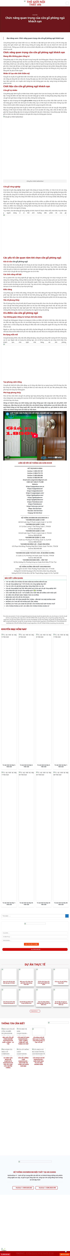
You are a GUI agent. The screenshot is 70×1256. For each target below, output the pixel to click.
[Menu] (2, 3)
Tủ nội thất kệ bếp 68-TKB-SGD (61, 903)
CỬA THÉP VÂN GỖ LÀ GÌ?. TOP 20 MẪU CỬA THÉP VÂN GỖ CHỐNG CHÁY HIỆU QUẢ (31, 593)
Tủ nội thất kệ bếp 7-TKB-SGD (60, 765)
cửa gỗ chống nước (43, 618)
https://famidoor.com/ (35, 502)
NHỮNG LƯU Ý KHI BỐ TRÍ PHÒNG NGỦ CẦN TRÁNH (22, 601)
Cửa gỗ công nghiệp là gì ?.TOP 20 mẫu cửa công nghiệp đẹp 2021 (26, 584)
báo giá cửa (29, 616)
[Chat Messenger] (67, 1251)
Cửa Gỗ (61, 616)
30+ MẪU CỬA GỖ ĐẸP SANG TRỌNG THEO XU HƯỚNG (22, 595)
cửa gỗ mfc (20, 621)
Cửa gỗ (5, 77)
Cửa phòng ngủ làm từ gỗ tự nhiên (14, 94)
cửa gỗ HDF (51, 619)
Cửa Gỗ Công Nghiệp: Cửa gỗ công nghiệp (37, 619)
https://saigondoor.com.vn (35, 486)
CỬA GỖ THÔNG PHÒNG (43, 623)
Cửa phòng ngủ (8, 59)
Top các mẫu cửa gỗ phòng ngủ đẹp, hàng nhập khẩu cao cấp (25, 586)
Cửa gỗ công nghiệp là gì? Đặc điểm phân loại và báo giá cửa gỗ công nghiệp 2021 (31, 588)
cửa (50, 616)
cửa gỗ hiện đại (58, 619)
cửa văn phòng (60, 623)
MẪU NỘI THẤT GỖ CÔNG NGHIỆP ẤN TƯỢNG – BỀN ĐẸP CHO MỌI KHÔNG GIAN (30, 599)
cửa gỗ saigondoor (32, 623)
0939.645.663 (5, 1254)
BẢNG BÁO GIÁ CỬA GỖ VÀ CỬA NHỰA (17, 597)
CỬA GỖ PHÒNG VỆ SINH (20, 623)
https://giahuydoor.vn (35, 497)
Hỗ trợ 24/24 (65, 1254)
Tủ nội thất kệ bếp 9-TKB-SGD (9, 765)
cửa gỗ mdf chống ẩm (11, 621)
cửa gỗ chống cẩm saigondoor (18, 618)
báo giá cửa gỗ (36, 616)
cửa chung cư (55, 616)
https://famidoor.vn (35, 504)
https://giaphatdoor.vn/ (35, 500)
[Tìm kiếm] (67, 3)
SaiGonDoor (48, 405)
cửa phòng (53, 623)
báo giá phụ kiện (44, 616)
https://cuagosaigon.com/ (35, 493)
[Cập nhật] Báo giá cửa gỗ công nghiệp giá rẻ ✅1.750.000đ (24, 590)
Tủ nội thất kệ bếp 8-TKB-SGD (26, 765)
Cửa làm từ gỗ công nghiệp (12, 190)
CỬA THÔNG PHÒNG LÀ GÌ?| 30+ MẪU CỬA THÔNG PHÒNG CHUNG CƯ (27, 606)
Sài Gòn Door (37, 508)
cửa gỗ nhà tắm (28, 621)
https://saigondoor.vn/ (35, 489)
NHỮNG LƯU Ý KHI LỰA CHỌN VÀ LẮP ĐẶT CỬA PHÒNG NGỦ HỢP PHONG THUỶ (30, 604)
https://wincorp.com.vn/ (35, 506)
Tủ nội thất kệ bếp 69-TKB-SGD (26, 903)
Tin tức (35, 15)
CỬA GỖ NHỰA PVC (51, 621)
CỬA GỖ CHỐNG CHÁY (31, 618)
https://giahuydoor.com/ (35, 495)
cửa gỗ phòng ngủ (20, 261)
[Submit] (67, 916)
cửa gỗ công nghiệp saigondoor (18, 619)
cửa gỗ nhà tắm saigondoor (39, 621)
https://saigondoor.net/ (35, 491)
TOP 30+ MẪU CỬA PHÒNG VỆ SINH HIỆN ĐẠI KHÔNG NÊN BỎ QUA (26, 582)
